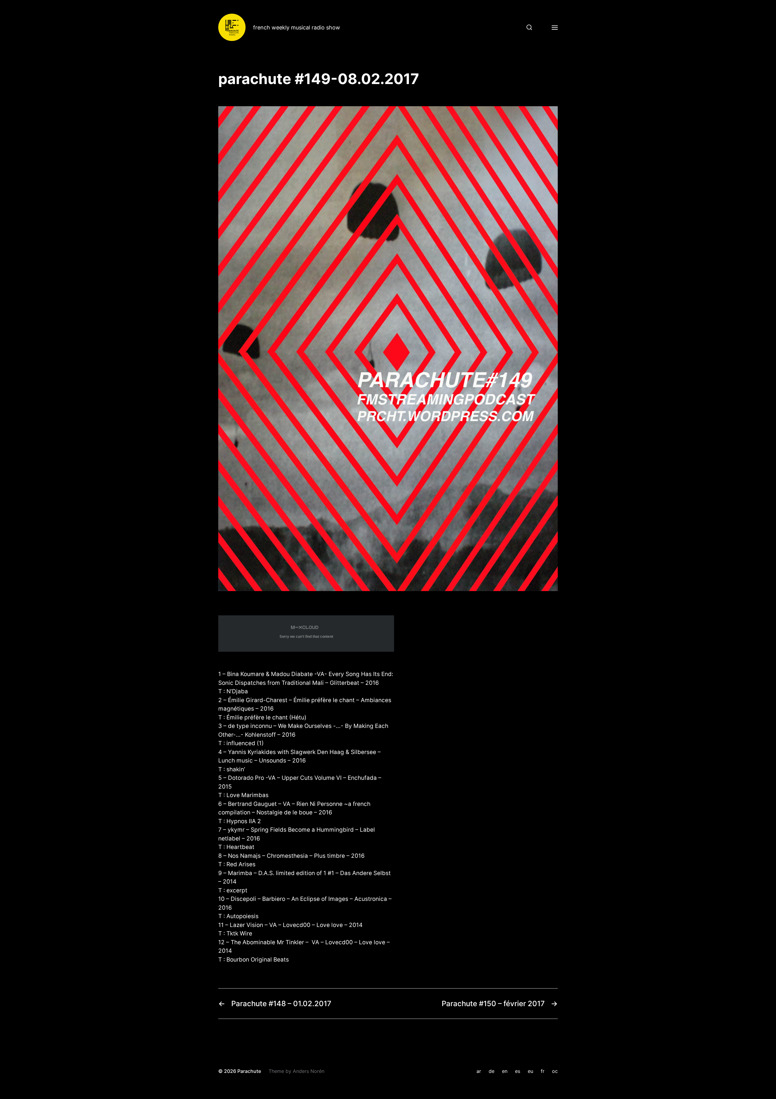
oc (555, 1071)
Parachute (249, 1071)
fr (542, 1071)
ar (479, 1071)
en (504, 1071)
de (491, 1071)
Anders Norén (308, 1071)
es (517, 1071)
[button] (527, 27)
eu (530, 1071)
